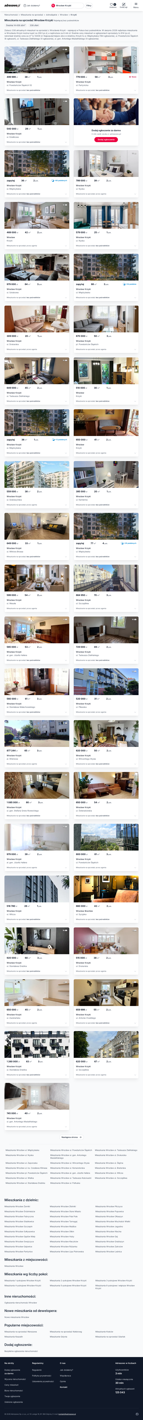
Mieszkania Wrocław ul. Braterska (110, 1168)
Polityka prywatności (41, 1375)
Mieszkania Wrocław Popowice (109, 1211)
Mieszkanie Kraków (104, 1331)
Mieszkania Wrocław (13, 1266)
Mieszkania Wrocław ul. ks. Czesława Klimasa (26, 1168)
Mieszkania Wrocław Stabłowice (19, 1221)
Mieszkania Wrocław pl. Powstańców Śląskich (26, 1173)
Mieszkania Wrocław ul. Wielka (20, 1178)
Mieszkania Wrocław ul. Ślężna (109, 1163)
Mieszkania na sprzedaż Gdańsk (110, 1336)
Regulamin (37, 1370)
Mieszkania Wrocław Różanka (63, 1246)
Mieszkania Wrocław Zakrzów (109, 1246)
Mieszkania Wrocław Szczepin (18, 1226)
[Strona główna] (13, 5)
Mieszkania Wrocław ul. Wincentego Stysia (70, 1163)
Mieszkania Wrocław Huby (62, 1236)
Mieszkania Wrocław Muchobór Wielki (112, 1221)
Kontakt (63, 1387)
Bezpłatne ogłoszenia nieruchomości (21, 1351)
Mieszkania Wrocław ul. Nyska (20, 1155)
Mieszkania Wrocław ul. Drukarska (110, 1155)
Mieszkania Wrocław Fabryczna (19, 1216)
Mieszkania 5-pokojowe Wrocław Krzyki (68, 1285)
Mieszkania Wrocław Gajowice (18, 1246)
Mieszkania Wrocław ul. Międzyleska (22, 1150)
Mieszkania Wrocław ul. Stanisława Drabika (25, 1183)
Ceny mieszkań (11, 1385)
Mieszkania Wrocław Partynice (18, 1251)
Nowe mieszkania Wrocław (16, 1317)
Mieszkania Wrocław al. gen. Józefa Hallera (70, 1173)
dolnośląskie (51, 15)
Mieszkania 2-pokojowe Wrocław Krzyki (68, 1280)
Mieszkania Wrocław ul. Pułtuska (65, 1183)
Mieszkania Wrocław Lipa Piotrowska (67, 1251)
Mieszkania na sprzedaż (32, 15)
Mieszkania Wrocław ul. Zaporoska (21, 1163)
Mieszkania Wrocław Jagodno (109, 1226)
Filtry (88, 5)
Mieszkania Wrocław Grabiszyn (109, 1241)
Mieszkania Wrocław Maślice (63, 1226)
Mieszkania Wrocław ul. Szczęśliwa (111, 1178)
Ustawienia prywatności (43, 1381)
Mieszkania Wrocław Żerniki (17, 1206)
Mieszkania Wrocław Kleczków (64, 1241)
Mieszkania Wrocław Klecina (108, 1231)
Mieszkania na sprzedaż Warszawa (20, 1331)
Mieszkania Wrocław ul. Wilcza (109, 1173)
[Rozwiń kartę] (66, 90)
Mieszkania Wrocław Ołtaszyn (109, 1216)
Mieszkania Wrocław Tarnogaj (63, 1221)
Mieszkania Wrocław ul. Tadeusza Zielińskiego (116, 1150)
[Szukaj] (53, 5)
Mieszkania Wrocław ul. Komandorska (67, 1168)
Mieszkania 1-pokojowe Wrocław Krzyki (22, 1280)
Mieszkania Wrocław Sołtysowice (19, 1231)
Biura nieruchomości (13, 1390)
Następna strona (70, 1137)
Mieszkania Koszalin (13, 1336)
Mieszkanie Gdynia (58, 1336)
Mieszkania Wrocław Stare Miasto (65, 1211)
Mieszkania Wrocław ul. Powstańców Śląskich (71, 1150)
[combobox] (69, 5)
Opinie (63, 1381)
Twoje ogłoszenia (12, 1396)
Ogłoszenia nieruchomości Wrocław (20, 1302)
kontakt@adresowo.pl (67, 1414)
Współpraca (65, 1375)
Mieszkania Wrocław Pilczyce (108, 1206)
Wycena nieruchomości (15, 1379)
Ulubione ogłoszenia (13, 1402)
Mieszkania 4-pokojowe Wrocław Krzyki (22, 1285)
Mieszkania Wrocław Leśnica (108, 1251)
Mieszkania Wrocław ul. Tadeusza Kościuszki (70, 1178)
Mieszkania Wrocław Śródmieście (19, 1211)
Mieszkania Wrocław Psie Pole (64, 1216)
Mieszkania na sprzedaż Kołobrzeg (66, 1331)
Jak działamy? (33, 5)
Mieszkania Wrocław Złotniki (63, 1206)
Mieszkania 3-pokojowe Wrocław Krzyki (113, 1280)
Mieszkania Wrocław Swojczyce (19, 1241)
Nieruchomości (11, 15)
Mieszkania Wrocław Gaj (106, 1236)
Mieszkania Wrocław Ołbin (62, 1231)
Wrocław (64, 15)
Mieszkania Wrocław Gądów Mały (19, 1236)
